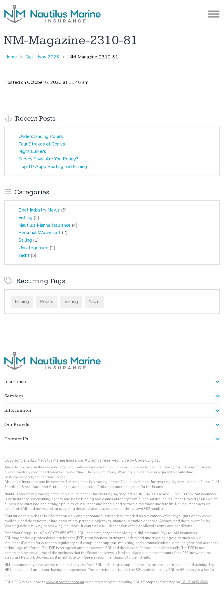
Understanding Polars (40, 136)
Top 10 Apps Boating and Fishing (52, 166)
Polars (46, 301)
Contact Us (16, 439)
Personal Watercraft (39, 232)
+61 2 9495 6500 (194, 582)
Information (17, 410)
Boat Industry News (39, 210)
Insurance (15, 381)
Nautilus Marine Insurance (44, 225)
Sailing (25, 240)
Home (10, 57)
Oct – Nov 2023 (42, 57)
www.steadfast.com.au (65, 582)
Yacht (23, 255)
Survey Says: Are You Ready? (48, 159)
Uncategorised (33, 248)
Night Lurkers (32, 151)
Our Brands (16, 424)
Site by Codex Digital (140, 460)
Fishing (25, 217)
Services (13, 396)
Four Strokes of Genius (41, 144)
